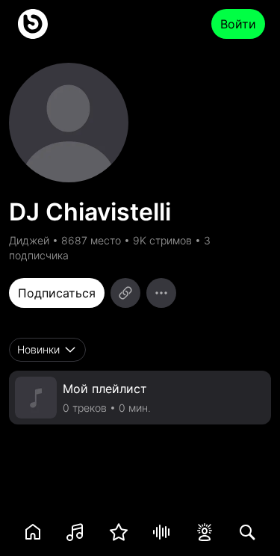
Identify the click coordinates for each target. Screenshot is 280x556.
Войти (238, 23)
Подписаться (57, 292)
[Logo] (33, 24)
